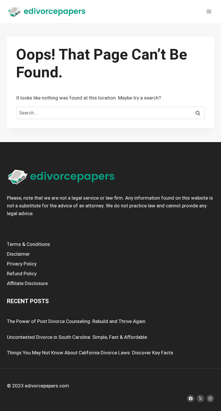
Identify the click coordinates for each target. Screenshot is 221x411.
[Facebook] (191, 398)
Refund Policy (22, 273)
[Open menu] (208, 11)
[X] (200, 398)
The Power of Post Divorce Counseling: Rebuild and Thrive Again (76, 321)
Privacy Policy (22, 263)
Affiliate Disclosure (27, 283)
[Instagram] (210, 398)
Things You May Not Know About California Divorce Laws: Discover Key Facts (90, 352)
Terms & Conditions (28, 244)
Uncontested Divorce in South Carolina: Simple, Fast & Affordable (77, 337)
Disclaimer (18, 254)
